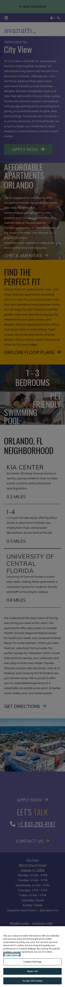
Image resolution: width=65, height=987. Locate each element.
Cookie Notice (12, 955)
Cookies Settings (32, 961)
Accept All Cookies (32, 980)
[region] (32, 956)
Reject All (32, 971)
